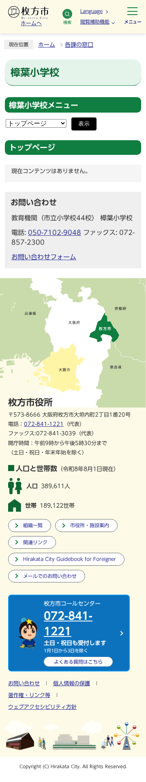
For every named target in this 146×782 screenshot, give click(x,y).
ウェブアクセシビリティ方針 (42, 707)
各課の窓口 (79, 45)
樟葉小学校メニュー (43, 105)
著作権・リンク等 (29, 695)
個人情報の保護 (71, 683)
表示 (84, 124)
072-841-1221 (44, 424)
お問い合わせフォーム (43, 257)
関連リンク (35, 542)
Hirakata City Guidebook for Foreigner (69, 559)
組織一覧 (33, 525)
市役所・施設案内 (89, 525)
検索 (67, 22)
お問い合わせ (24, 683)
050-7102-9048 (54, 232)
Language (91, 11)
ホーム (46, 45)
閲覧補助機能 (95, 21)
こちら (78, 661)
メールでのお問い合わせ (50, 576)
